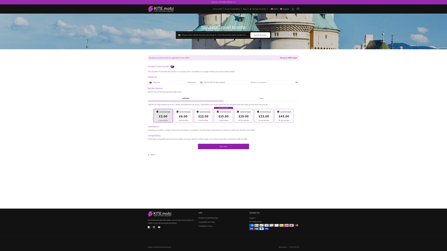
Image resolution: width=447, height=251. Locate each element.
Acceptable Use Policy (207, 222)
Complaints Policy (205, 226)
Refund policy (283, 247)
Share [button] (153, 155)
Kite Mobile (156, 247)
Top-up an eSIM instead (288, 58)
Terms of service (294, 247)
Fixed (261, 98)
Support (252, 218)
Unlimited (185, 98)
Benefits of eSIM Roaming (208, 218)
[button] (280, 9)
